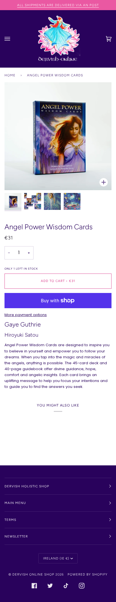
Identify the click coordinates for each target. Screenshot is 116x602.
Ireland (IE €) (56, 558)
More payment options (26, 314)
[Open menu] (13, 39)
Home (10, 75)
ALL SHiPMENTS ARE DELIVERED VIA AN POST (58, 5)
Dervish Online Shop (33, 574)
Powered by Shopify (88, 574)
